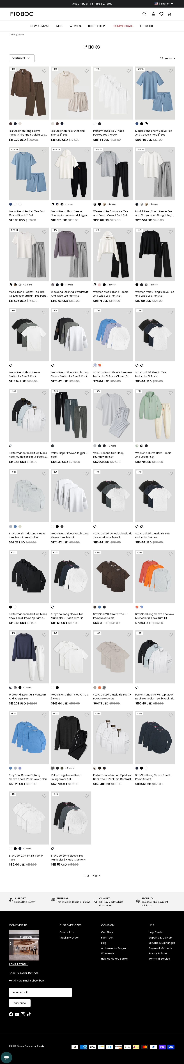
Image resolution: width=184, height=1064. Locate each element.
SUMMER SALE (123, 26)
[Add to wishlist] (44, 71)
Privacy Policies (158, 953)
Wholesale (107, 953)
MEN (59, 26)
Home (12, 34)
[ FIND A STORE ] (18, 964)
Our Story (107, 932)
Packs (21, 34)
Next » (96, 876)
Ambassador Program (114, 948)
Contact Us (66, 932)
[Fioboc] (21, 14)
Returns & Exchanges (162, 943)
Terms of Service (159, 958)
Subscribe (20, 1003)
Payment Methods (160, 948)
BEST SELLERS (97, 26)
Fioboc (20, 1046)
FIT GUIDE (147, 26)
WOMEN (75, 26)
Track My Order (69, 937)
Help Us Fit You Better (114, 958)
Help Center (156, 932)
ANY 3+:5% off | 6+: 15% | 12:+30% (92, 4)
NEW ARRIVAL (39, 26)
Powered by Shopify (34, 1046)
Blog (103, 943)
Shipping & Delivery (160, 937)
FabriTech (107, 937)
